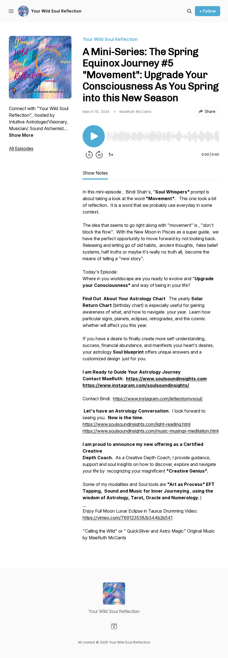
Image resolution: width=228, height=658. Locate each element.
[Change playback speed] (111, 154)
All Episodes (21, 148)
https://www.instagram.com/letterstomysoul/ (158, 398)
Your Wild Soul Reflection (56, 11)
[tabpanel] (151, 367)
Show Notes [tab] (95, 173)
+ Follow (207, 11)
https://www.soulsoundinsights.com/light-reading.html (136, 424)
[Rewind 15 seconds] (89, 154)
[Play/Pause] (94, 136)
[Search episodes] (189, 11)
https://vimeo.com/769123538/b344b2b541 (128, 517)
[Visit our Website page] (114, 626)
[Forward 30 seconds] (99, 154)
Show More (21, 135)
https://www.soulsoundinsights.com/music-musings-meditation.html (151, 431)
